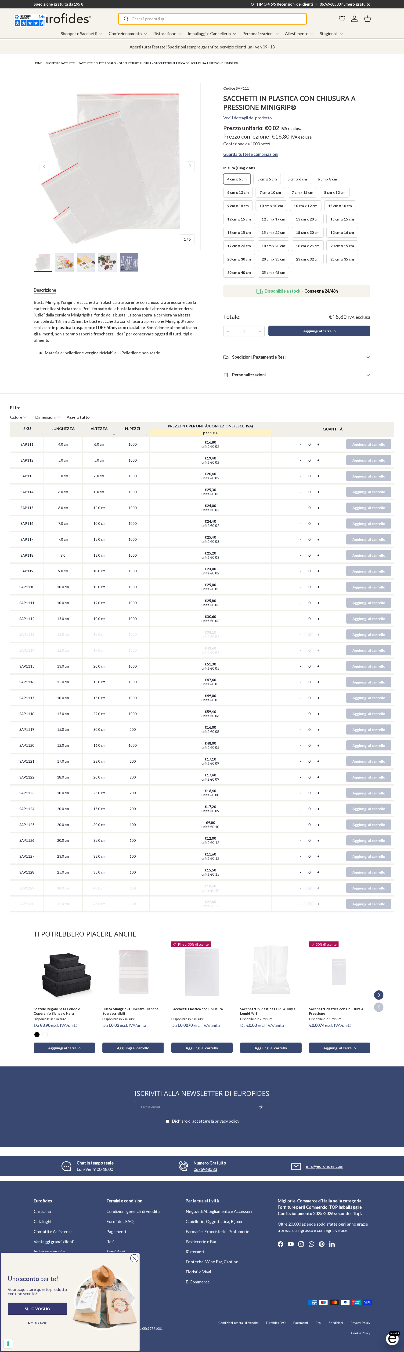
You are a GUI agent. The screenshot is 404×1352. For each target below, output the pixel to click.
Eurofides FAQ (119, 1221)
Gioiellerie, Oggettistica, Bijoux (214, 1221)
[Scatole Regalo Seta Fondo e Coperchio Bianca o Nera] (64, 972)
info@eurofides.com (324, 1166)
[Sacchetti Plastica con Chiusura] (202, 972)
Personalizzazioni (258, 33)
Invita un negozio (49, 1251)
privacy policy (227, 1121)
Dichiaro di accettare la (205, 1121)
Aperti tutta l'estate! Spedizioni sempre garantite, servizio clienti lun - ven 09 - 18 (202, 46)
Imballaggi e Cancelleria (209, 33)
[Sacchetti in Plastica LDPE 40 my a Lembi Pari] (270, 972)
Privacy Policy (360, 1323)
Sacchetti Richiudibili (135, 63)
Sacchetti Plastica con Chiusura (197, 1009)
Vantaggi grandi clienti (54, 1241)
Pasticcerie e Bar (201, 1241)
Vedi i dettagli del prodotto (247, 117)
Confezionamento (125, 33)
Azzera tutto (78, 417)
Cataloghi (42, 1221)
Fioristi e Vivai (198, 1271)
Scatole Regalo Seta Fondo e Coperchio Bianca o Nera (57, 1011)
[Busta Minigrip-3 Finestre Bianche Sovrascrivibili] (133, 972)
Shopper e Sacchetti (79, 33)
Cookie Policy (360, 1333)
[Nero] (37, 1034)
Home (38, 63)
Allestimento (296, 33)
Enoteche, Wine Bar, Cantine (212, 1261)
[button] (367, 19)
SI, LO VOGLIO (37, 1308)
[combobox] (212, 19)
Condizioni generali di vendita (133, 1211)
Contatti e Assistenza (53, 1231)
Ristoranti (195, 1251)
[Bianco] (45, 1034)
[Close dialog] (134, 1258)
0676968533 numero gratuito (345, 4)
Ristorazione (164, 33)
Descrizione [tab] (45, 290)
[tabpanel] (117, 327)
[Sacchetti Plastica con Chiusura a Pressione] (339, 972)
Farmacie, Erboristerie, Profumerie (217, 1231)
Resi (110, 1241)
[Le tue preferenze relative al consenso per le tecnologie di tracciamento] (8, 1343)
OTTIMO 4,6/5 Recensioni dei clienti (282, 4)
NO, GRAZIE (37, 1323)
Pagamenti (116, 1231)
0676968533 (205, 1169)
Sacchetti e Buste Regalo (97, 63)
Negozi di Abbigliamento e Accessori (219, 1211)
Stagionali (329, 33)
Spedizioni (115, 1251)
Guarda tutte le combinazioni (250, 154)
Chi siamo (42, 1211)
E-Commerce (198, 1281)
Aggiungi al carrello (319, 331)
